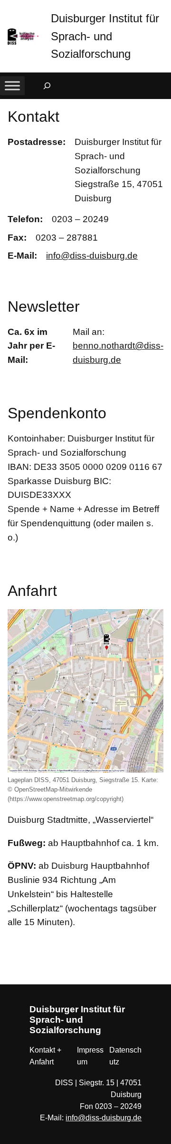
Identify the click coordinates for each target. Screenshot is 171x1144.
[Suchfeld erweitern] (47, 85)
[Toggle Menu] (12, 85)
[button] (164, 9)
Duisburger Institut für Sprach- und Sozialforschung (105, 36)
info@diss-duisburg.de (92, 256)
